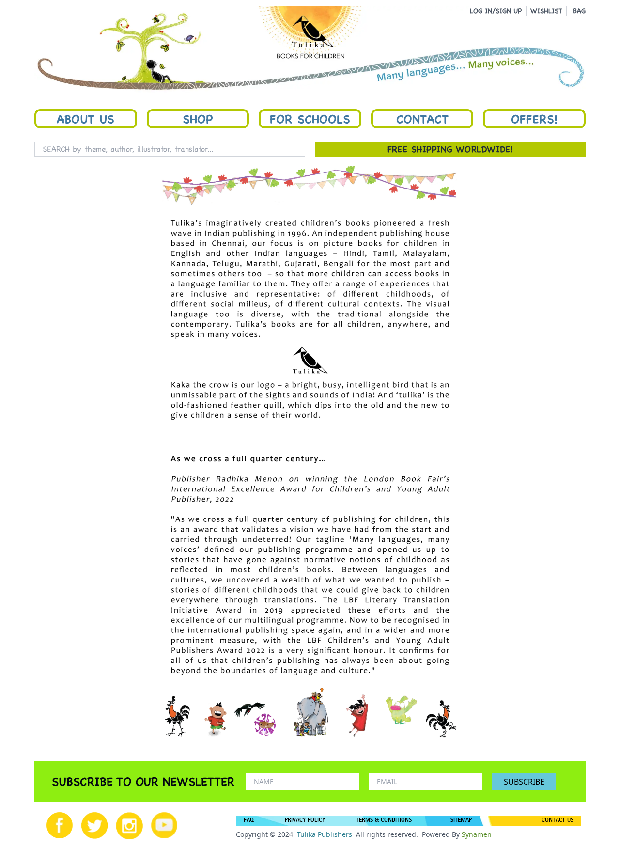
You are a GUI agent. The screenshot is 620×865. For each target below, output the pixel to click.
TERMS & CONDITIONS (384, 821)
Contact (422, 118)
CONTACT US (558, 821)
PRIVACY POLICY (305, 821)
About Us (85, 118)
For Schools (310, 118)
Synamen (477, 834)
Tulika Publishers (324, 834)
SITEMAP (461, 821)
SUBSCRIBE (524, 781)
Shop (198, 118)
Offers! (534, 118)
